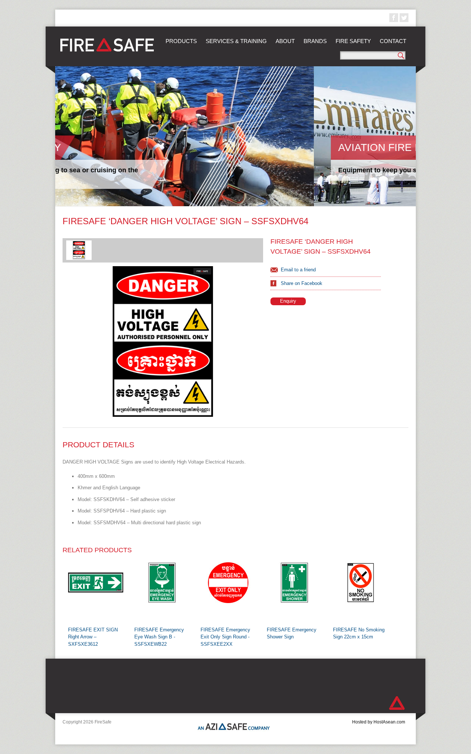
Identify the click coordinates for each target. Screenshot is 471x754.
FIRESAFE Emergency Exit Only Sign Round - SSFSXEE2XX (225, 637)
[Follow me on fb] (393, 17)
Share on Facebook (301, 283)
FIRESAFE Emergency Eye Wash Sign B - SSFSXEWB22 (159, 637)
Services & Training (236, 41)
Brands (315, 41)
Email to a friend (298, 269)
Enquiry (288, 301)
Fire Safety (353, 41)
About (285, 41)
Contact (393, 41)
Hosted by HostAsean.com (378, 722)
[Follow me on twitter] (404, 17)
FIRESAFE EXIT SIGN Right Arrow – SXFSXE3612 (93, 637)
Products (181, 41)
